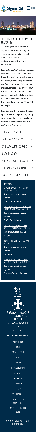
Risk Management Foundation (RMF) (18, 401)
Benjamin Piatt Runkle (14, 168)
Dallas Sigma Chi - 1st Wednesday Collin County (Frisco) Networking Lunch (17, 207)
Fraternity (18, 378)
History (18, 388)
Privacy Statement (18, 367)
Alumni (18, 357)
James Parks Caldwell (14, 139)
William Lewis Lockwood (15, 161)
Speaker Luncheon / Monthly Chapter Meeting (17, 242)
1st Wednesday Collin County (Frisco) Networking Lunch (17, 189)
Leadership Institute (18, 394)
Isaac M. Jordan (10, 153)
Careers (18, 362)
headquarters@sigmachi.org (18, 335)
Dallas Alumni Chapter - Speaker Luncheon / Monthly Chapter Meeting (17, 226)
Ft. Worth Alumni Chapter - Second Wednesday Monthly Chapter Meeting (17, 260)
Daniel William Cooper (14, 146)
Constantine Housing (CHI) (18, 410)
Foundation (18, 383)
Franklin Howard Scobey (16, 175)
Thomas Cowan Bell (13, 132)
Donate (18, 347)
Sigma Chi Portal (18, 352)
